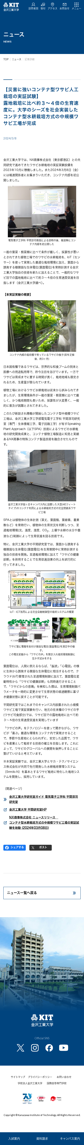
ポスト (43, 847)
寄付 (43, 8)
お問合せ (64, 8)
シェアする (17, 847)
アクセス (52, 8)
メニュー (76, 8)
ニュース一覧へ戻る (22, 892)
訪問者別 (33, 8)
